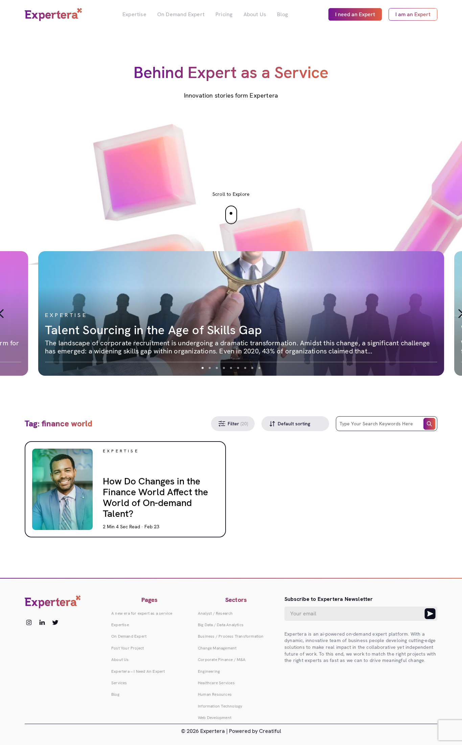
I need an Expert (355, 14)
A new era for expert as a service (141, 613)
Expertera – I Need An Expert (138, 671)
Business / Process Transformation (231, 636)
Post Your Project (127, 648)
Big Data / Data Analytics (221, 624)
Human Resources (215, 694)
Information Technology (220, 706)
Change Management (217, 648)
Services (119, 683)
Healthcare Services (216, 683)
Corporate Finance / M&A (222, 659)
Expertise (134, 14)
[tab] (203, 368)
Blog (282, 14)
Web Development (214, 717)
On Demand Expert (181, 14)
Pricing (223, 14)
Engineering (209, 671)
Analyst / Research (215, 613)
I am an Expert (413, 14)
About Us (255, 14)
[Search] (429, 424)
